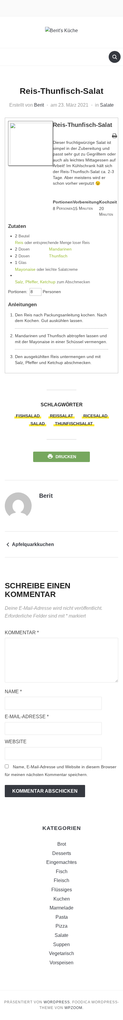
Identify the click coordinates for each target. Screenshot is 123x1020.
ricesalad (95, 415)
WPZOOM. (74, 1008)
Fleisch (61, 880)
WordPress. (57, 1002)
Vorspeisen (61, 962)
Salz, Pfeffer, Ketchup (35, 281)
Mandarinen (60, 249)
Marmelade (61, 907)
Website (16, 741)
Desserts (61, 853)
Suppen (61, 944)
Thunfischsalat (74, 423)
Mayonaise (25, 269)
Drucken (66, 456)
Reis (19, 242)
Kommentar (22, 632)
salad (37, 423)
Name (13, 691)
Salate (107, 105)
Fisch (61, 871)
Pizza (61, 926)
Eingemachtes (61, 862)
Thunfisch (58, 256)
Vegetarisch (61, 953)
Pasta (62, 917)
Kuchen (61, 898)
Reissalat (61, 415)
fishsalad (28, 415)
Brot (61, 844)
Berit (39, 105)
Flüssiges (61, 889)
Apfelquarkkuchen (33, 544)
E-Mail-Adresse (27, 716)
